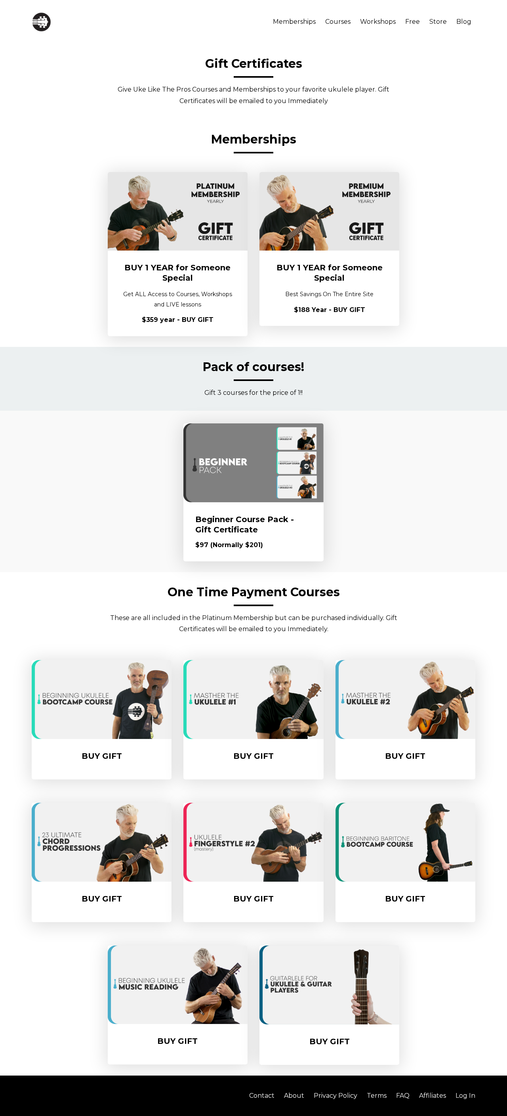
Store (438, 21)
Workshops (378, 21)
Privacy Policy (335, 1095)
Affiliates (432, 1095)
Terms (377, 1095)
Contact (261, 1095)
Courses (338, 21)
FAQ (403, 1095)
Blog (463, 21)
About (294, 1095)
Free (412, 21)
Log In (465, 1095)
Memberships (294, 21)
